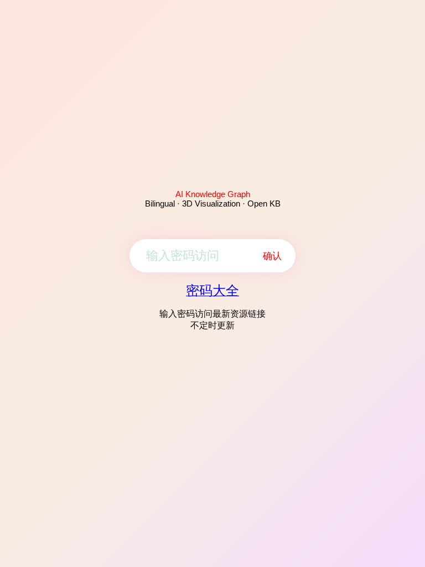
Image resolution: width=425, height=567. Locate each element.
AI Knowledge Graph (212, 194)
